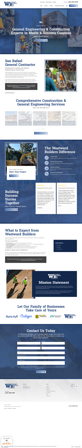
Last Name (43, 341)
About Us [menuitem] (46, 5)
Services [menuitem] (51, 5)
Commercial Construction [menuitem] (59, 5)
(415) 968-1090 (73, 2)
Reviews (54, 2)
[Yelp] (74, 386)
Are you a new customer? (21, 355)
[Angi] (76, 386)
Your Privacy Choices (16, 406)
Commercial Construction (50, 391)
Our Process (42, 2)
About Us (48, 387)
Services (47, 389)
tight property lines (30, 244)
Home (47, 386)
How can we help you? (21, 360)
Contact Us (48, 395)
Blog (47, 394)
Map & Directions (26, 388)
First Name (19, 341)
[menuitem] (5, 408)
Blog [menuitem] (67, 5)
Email (42, 345)
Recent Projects (49, 2)
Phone (18, 345)
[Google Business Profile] (72, 386)
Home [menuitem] (41, 5)
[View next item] (43, 129)
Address (18, 350)
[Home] (10, 4)
